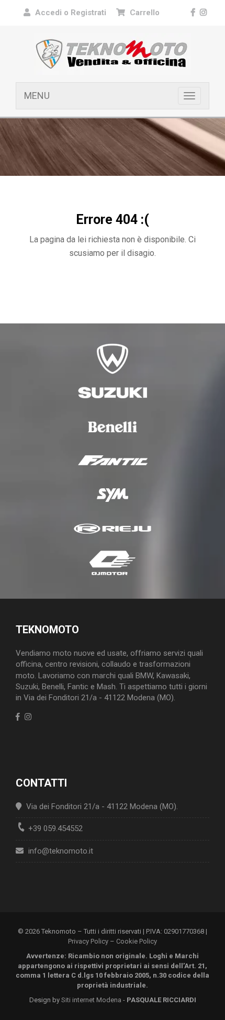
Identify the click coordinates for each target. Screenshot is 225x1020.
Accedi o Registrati (70, 12)
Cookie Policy (136, 941)
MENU (37, 95)
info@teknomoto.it (60, 851)
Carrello (144, 12)
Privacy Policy (88, 941)
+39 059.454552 (55, 828)
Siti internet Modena (91, 1000)
